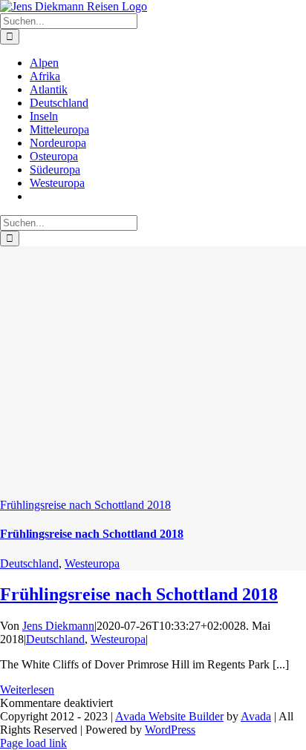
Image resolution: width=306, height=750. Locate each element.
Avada (256, 716)
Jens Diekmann (58, 625)
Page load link (33, 743)
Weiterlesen (27, 689)
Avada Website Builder (169, 716)
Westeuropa (92, 563)
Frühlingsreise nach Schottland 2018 (85, 505)
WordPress (170, 729)
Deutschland (29, 563)
